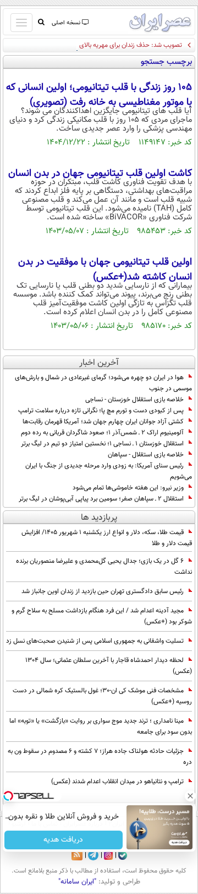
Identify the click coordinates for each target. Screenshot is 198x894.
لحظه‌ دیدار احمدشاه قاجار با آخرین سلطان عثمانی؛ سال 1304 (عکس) (108, 665)
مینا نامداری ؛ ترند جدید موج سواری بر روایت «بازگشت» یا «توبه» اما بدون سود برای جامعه (100, 726)
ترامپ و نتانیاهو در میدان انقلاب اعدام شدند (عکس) (117, 782)
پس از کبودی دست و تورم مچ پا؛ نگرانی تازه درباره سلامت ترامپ (101, 411)
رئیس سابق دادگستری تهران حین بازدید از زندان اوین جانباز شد (102, 591)
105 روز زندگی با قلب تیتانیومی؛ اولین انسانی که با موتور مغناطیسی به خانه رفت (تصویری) (99, 95)
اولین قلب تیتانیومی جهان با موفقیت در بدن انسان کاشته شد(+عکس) (105, 270)
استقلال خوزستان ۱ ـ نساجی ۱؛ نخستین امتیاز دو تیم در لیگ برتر (102, 444)
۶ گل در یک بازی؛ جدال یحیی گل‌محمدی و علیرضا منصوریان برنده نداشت (104, 566)
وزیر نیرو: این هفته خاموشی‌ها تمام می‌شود (128, 488)
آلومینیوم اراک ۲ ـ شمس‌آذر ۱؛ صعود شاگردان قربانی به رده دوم (102, 433)
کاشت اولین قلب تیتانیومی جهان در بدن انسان (100, 173)
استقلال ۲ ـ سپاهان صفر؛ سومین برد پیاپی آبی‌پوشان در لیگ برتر (101, 499)
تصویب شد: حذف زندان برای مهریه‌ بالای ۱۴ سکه (120, 45)
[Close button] (189, 795)
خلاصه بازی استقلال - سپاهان (146, 455)
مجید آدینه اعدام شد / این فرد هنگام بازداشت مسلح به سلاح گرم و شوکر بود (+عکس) (102, 616)
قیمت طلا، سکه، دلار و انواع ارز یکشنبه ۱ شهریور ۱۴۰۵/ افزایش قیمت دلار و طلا (106, 537)
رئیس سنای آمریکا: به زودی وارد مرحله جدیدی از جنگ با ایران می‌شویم (108, 471)
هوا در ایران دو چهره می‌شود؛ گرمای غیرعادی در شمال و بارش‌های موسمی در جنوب (103, 383)
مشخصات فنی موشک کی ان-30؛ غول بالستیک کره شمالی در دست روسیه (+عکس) (102, 696)
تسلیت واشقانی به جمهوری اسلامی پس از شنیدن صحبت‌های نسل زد (95, 641)
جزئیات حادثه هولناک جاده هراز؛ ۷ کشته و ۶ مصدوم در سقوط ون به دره (100, 756)
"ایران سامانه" (77, 881)
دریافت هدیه (63, 840)
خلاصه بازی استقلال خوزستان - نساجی (134, 400)
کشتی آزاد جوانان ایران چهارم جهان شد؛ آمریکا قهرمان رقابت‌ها (103, 422)
